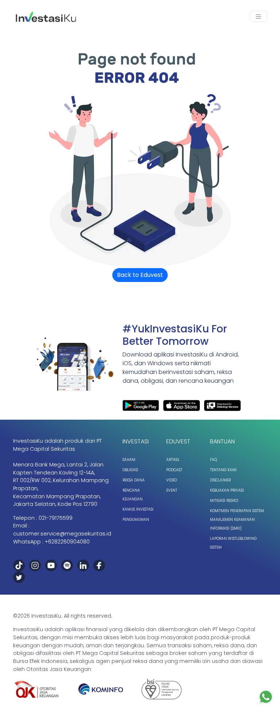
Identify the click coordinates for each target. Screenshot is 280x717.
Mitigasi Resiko (224, 500)
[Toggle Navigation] (258, 16)
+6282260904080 (67, 541)
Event (171, 490)
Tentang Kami (223, 470)
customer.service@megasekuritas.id (62, 533)
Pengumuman (135, 519)
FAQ (213, 459)
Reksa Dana (133, 480)
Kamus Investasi (137, 509)
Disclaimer (220, 480)
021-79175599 (56, 518)
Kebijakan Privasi (227, 490)
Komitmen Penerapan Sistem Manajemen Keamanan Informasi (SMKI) (237, 519)
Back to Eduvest (140, 275)
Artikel (173, 459)
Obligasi (130, 470)
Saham (128, 459)
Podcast (174, 470)
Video (171, 480)
